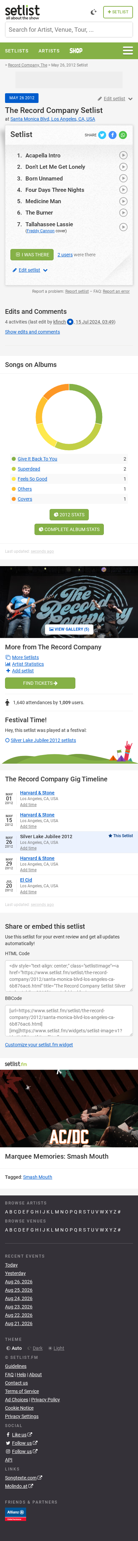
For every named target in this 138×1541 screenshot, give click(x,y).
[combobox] (69, 29)
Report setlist (77, 291)
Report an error (116, 291)
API (8, 1459)
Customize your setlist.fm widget (39, 1044)
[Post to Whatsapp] (123, 134)
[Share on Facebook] (113, 134)
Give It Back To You (37, 459)
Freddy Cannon (41, 231)
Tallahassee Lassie (49, 224)
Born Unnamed (44, 178)
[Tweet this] (102, 134)
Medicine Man (43, 201)
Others (25, 489)
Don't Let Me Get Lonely (55, 166)
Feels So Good (32, 479)
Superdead (29, 469)
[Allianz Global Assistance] (15, 1513)
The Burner (39, 212)
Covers (25, 499)
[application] (69, 1108)
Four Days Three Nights (54, 189)
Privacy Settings (22, 1416)
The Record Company (42, 110)
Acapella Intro (43, 155)
